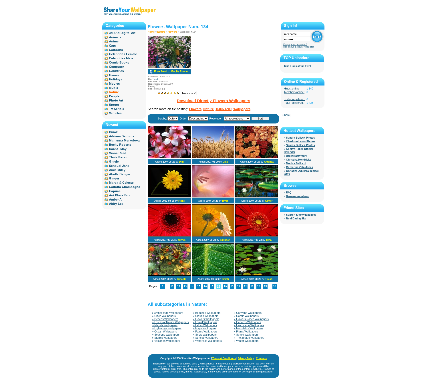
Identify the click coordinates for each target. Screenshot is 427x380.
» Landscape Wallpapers (249, 325)
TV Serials (116, 109)
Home (151, 31)
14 (191, 286)
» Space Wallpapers (246, 334)
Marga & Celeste (121, 182)
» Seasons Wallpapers (165, 334)
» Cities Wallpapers (164, 316)
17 (212, 286)
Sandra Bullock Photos (300, 137)
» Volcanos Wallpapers (166, 340)
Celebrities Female (123, 54)
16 (205, 286)
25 (265, 286)
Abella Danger (119, 174)
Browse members (297, 196)
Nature (161, 31)
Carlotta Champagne (124, 187)
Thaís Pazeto (119, 157)
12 (178, 286)
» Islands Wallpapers (164, 325)
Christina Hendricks (298, 159)
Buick (113, 132)
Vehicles (115, 113)
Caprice (115, 191)
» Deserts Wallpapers (165, 319)
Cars (112, 45)
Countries (116, 71)
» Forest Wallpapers (205, 322)
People (114, 96)
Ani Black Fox (119, 195)
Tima (269, 240)
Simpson (225, 240)
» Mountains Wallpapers (248, 328)
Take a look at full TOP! (297, 66)
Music (113, 88)
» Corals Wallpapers (246, 316)
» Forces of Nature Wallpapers (170, 322)
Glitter (268, 200)
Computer (116, 66)
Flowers (172, 31)
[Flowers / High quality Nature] (169, 274)
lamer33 (181, 279)
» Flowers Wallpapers (206, 319)
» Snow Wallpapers (205, 334)
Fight (181, 200)
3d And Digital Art (122, 33)
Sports (114, 104)
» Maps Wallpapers (204, 328)
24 (258, 286)
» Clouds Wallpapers (205, 316)
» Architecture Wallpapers (167, 312)
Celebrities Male (121, 58)
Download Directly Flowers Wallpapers (213, 101)
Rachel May (118, 149)
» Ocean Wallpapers (164, 331)
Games (114, 75)
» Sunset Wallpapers (205, 337)
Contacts (261, 358)
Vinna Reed (117, 153)
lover (225, 200)
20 (232, 286)
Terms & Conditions (224, 358)
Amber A (115, 199)
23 (252, 286)
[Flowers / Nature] (169, 157)
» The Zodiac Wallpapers (249, 337)
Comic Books (119, 62)
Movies (114, 83)
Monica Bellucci (296, 163)
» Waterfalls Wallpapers (207, 340)
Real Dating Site (296, 218)
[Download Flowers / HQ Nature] (169, 67)
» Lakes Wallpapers (205, 325)
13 (185, 286)
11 (172, 286)
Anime (114, 41)
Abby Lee (116, 203)
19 (225, 286)
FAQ (288, 192)
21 (238, 286)
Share (286, 115)
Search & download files (301, 214)
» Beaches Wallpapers (206, 312)
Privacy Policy (246, 358)
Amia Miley (117, 170)
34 (274, 286)
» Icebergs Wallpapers (247, 322)
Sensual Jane (119, 165)
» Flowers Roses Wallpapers (251, 319)
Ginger (114, 178)
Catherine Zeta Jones (299, 167)
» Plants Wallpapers (246, 331)
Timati (155, 79)
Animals (115, 37)
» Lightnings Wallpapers (166, 328)
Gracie (114, 161)
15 (198, 286)
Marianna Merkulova (124, 140)
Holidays (115, 79)
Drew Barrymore (296, 155)
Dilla (181, 161)
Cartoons (116, 50)
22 (245, 286)
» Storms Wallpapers (164, 337)
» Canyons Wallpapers (248, 312)
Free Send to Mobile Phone (171, 71)
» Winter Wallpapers (246, 340)
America (269, 161)
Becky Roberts (120, 144)
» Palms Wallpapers (205, 331)
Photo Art (116, 100)
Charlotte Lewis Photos (300, 141)
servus (181, 240)
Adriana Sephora (121, 136)
